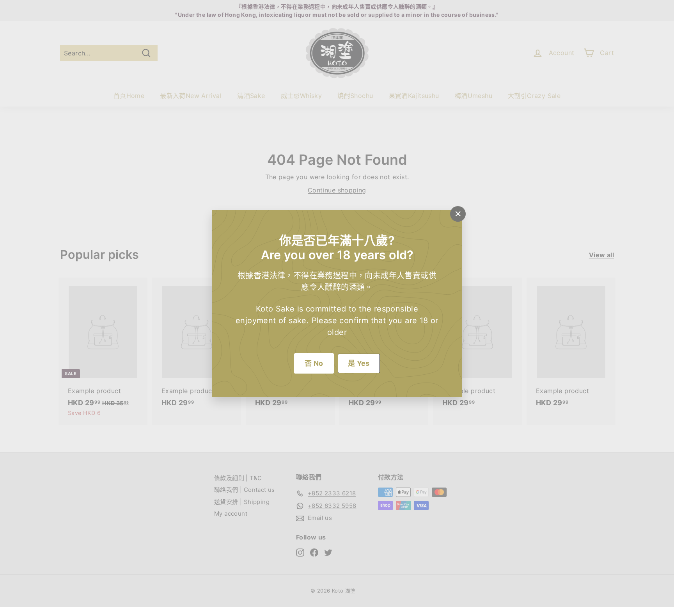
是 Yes (359, 363)
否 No (314, 363)
